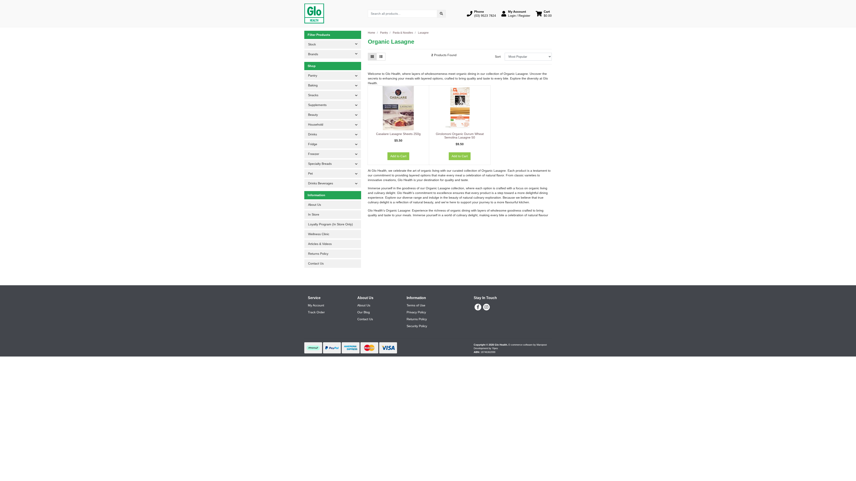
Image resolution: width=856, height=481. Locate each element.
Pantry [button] (312, 75)
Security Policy (417, 326)
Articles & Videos (320, 244)
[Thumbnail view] (372, 57)
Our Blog (363, 312)
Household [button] (315, 124)
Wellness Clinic (318, 234)
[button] (481, 14)
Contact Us (316, 263)
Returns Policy (318, 253)
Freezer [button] (313, 154)
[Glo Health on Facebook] (478, 307)
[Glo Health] (314, 13)
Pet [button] (310, 173)
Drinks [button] (312, 134)
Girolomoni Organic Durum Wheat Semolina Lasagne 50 (460, 135)
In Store (313, 214)
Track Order (316, 312)
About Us (314, 204)
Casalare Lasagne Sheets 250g (398, 134)
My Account (316, 305)
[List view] (381, 57)
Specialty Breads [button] (320, 163)
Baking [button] (313, 85)
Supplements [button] (317, 105)
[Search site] (441, 14)
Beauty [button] (313, 114)
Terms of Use (416, 305)
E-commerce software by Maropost (527, 344)
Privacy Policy (416, 312)
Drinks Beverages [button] (320, 183)
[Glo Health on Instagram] (486, 307)
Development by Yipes (486, 348)
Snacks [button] (313, 95)
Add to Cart (398, 156)
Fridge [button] (312, 144)
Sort (498, 56)
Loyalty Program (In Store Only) (330, 224)
